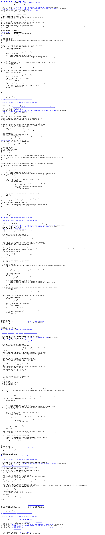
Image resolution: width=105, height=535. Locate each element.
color (25, 2)
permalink (31, 10)
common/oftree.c (5, 32)
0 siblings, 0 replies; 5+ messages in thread (15, 339)
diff (2, 36)
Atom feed (37, 2)
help (21, 2)
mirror (31, 2)
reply (12, 102)
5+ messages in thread (30, 102)
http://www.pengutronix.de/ (36, 321)
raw (37, 10)
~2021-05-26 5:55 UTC (25, 519)
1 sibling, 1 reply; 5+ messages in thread (14, 111)
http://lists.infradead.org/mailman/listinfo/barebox (16, 99)
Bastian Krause (19, 109)
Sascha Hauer (18, 228)
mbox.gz (27, 522)
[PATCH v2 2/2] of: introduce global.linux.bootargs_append (31, 7)
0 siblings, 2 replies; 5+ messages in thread (15, 9)
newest (36, 519)
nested (21, 102)
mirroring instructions (24, 532)
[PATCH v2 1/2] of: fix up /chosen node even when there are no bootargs (35, 8)
